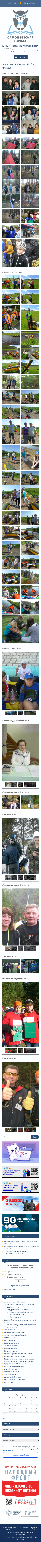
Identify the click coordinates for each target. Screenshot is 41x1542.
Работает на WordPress (12, 1537)
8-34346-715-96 (13, 3)
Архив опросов (9, 1290)
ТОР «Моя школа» (10, 1374)
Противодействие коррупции (14, 1356)
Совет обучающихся (11, 1372)
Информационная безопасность (16, 1332)
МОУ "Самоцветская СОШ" (20, 46)
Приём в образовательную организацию (18, 1354)
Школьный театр (13, 1307)
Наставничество (10, 1340)
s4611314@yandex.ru (28, 3)
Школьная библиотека (12, 1377)
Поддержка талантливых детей (18, 1310)
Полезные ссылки (10, 1351)
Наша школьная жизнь (12, 1343)
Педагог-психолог (10, 1348)
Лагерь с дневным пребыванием (15, 1335)
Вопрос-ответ (9, 1382)
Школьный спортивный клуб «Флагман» (21, 1304)
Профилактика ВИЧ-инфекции (15, 1364)
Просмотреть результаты (20, 1286)
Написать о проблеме (20, 1455)
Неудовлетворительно (15, 1277)
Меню (22, 57)
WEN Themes (20, 1539)
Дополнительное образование (15, 1302)
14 (26, 1406)
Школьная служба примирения (15, 1380)
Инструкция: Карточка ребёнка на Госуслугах (20, 1241)
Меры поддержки (15, 1317)
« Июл (4, 1419)
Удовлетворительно (14, 1274)
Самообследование (11, 1369)
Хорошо (9, 1272)
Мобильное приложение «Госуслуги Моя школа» (21, 1246)
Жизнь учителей (12, 1345)
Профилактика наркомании (14, 1366)
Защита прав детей (11, 1330)
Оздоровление (9, 1338)
